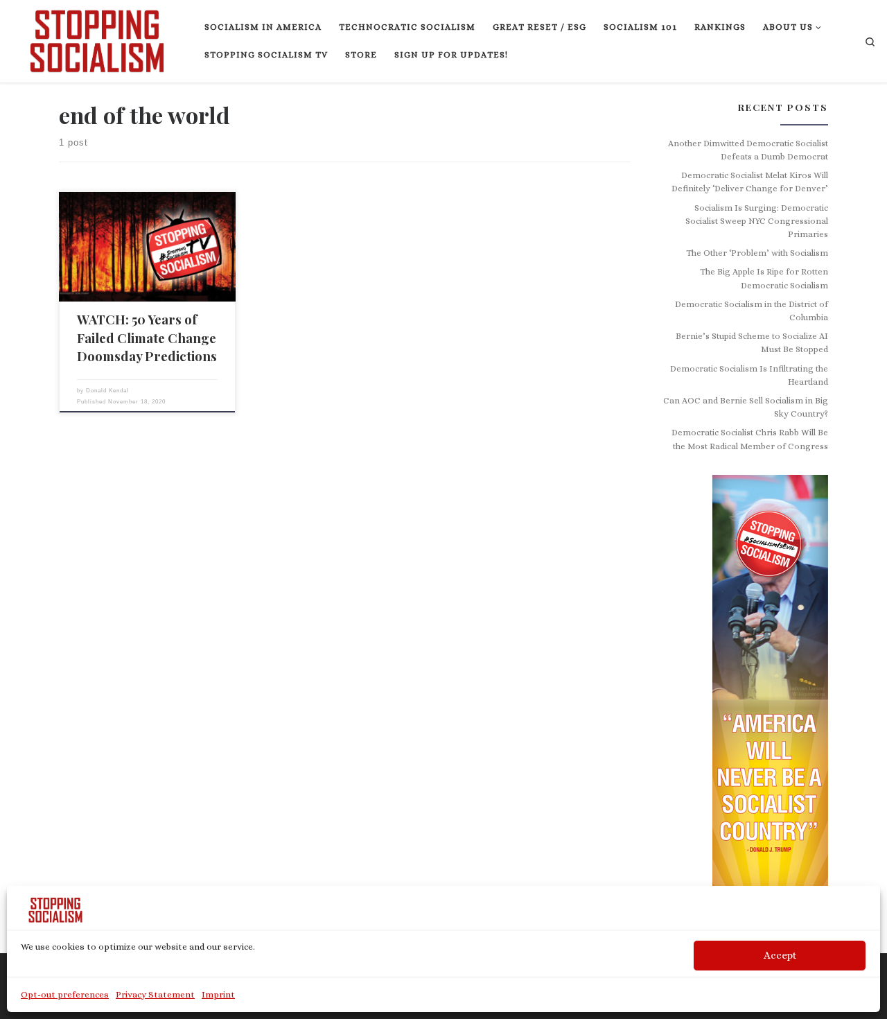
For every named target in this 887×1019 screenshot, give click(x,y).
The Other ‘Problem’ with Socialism (757, 253)
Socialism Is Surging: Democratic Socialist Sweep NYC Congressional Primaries (756, 221)
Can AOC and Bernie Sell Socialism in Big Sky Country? (745, 407)
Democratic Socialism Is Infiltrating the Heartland (749, 375)
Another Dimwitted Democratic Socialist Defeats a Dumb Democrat (748, 150)
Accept (780, 955)
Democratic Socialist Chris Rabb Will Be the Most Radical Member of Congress (749, 439)
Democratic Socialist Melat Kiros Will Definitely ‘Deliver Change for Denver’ (749, 182)
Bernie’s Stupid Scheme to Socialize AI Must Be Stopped (752, 342)
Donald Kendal (107, 390)
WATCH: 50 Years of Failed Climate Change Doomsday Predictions (147, 337)
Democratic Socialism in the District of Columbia (751, 310)
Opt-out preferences (65, 994)
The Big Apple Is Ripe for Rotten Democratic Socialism (764, 278)
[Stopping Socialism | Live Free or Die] (97, 38)
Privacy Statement (155, 994)
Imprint (218, 994)
